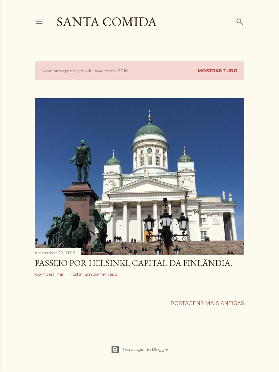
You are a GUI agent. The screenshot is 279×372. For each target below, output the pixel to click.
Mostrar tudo (218, 70)
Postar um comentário (93, 274)
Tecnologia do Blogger (145, 349)
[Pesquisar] (239, 20)
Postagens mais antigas (207, 303)
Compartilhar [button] (49, 274)
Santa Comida (107, 21)
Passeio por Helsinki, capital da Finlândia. (133, 262)
